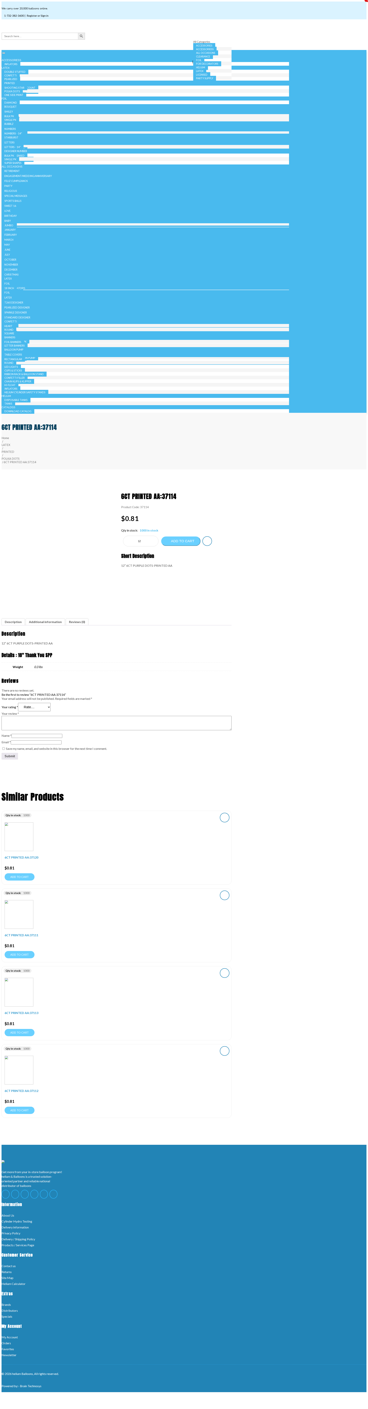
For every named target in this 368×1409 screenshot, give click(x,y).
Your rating (10, 707)
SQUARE (9, 333)
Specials (7, 1316)
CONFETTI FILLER (14, 377)
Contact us (9, 1266)
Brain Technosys (30, 1386)
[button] (207, 541)
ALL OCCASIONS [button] (12, 166)
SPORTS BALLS (12, 200)
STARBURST (11, 137)
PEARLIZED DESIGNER (17, 307)
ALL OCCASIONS (205, 52)
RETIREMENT (12, 171)
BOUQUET (10, 106)
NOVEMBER (11, 264)
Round (8, 329)
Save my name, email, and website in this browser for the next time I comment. (56, 748)
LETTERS (9, 142)
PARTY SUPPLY (204, 78)
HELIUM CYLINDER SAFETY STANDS (24, 392)
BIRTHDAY (10, 215)
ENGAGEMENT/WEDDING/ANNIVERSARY (28, 175)
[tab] (13, 621)
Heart (8, 326)
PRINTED (9, 83)
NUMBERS (10, 128)
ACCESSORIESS (205, 49)
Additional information (45, 622)
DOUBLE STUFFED (14, 71)
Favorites (8, 1349)
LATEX (199, 71)
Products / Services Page (18, 1245)
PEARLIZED (10, 79)
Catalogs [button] (9, 407)
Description (13, 622)
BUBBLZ (8, 123)
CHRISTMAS (11, 274)
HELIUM (200, 67)
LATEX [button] (6, 68)
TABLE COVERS (13, 354)
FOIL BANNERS (12, 341)
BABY (7, 220)
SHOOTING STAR (14, 87)
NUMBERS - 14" (13, 133)
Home (5, 438)
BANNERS (9, 337)
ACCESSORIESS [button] (12, 60)
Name (7, 735)
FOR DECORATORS (207, 63)
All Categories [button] (202, 41)
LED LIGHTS (11, 366)
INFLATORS (10, 388)
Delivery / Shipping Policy (18, 1239)
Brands (6, 1304)
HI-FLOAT (10, 385)
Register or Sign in (37, 15)
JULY (7, 254)
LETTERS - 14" (12, 147)
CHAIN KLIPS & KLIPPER (17, 381)
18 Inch (9, 288)
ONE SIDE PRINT (13, 94)
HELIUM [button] (7, 396)
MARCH (8, 239)
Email (6, 742)
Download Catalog (17, 411)
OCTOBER (10, 259)
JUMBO (8, 225)
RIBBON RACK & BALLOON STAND (24, 374)
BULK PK (9, 116)
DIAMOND (10, 102)
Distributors (10, 1310)
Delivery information (15, 1227)
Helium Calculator (13, 1284)
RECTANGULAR (13, 359)
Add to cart (182, 541)
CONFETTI (10, 75)
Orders (6, 1343)
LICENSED (201, 74)
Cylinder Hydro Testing (17, 1221)
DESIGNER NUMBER (15, 151)
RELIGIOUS (10, 190)
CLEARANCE (203, 56)
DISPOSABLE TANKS (16, 400)
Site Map (7, 1278)
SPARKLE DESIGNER (15, 312)
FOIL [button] (5, 99)
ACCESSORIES (204, 45)
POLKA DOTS (12, 91)
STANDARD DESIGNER (17, 317)
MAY (7, 244)
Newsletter (9, 1355)
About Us (8, 1215)
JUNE (7, 249)
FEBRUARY (10, 234)
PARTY (8, 185)
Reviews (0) (77, 622)
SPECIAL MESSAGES (15, 195)
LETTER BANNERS (14, 345)
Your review (10, 713)
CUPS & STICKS (13, 370)
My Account (10, 1337)
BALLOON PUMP (13, 349)
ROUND (8, 362)
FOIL (198, 60)
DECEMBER (10, 269)
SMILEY (8, 111)
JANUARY (10, 229)
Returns (7, 1272)
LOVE (7, 210)
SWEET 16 (10, 205)
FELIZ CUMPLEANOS (16, 180)
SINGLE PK (10, 119)
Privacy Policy (11, 1233)
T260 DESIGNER (13, 302)
